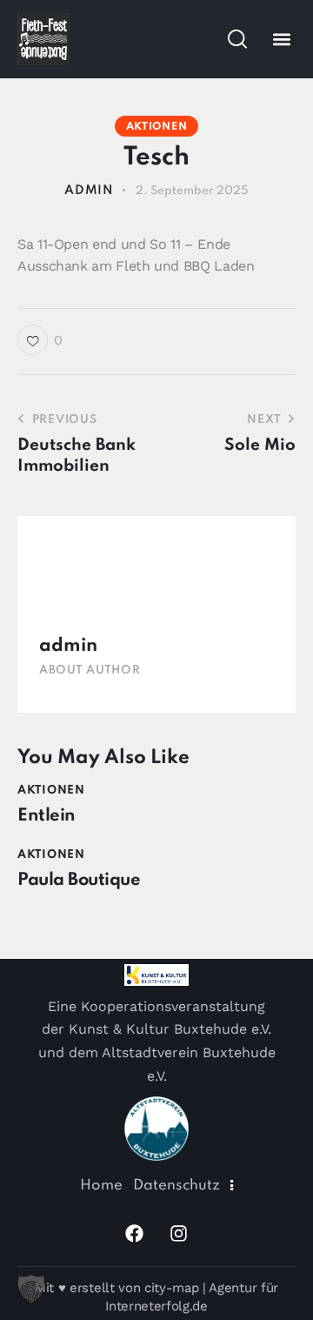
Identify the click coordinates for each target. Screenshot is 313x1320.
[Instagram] (179, 1233)
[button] (281, 39)
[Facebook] (135, 1233)
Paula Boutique (78, 880)
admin (68, 646)
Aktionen (157, 127)
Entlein (46, 816)
